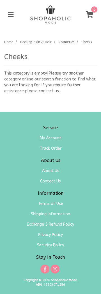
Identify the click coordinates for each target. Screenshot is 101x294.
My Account (50, 138)
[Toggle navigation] (10, 15)
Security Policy (50, 245)
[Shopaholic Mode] (50, 14)
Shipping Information (50, 214)
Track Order (50, 148)
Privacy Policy (50, 234)
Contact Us (50, 181)
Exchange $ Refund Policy (50, 224)
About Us (50, 170)
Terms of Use (50, 203)
